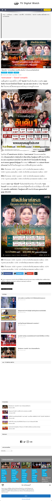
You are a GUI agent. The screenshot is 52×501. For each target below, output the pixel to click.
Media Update (14, 472)
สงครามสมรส (32, 279)
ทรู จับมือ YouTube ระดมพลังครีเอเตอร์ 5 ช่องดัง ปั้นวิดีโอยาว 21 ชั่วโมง (33, 336)
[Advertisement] (26, 27)
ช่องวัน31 (10, 72)
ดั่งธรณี (17, 279)
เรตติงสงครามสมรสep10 (11, 281)
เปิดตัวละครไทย (24, 481)
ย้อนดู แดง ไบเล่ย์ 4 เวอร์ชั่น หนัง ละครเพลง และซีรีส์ (20, 411)
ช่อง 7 (44, 472)
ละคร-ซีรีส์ (3, 477)
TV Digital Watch (14, 74)
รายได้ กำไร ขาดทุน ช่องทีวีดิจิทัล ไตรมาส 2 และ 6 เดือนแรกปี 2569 (23, 421)
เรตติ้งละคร (3, 281)
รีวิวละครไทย (24, 475)
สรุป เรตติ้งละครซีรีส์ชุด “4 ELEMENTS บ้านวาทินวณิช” (46, 480)
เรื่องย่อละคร (4, 481)
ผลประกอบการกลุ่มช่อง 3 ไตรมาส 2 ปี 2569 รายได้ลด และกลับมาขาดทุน (24, 427)
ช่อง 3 (3, 475)
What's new (4, 472)
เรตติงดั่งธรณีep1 (39, 279)
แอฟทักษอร (28, 281)
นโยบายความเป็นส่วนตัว (26, 499)
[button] (50, 485)
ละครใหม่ (28, 279)
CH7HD (23, 472)
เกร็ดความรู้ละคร (15, 479)
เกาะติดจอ (3, 479)
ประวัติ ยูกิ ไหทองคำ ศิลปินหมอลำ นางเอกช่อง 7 (28, 323)
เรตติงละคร (16, 72)
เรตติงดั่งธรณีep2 (46, 279)
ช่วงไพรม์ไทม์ (4, 72)
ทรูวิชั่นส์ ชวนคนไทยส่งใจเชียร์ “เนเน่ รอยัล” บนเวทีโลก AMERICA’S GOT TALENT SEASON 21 (29, 416)
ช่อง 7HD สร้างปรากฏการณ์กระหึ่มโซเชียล (45, 283)
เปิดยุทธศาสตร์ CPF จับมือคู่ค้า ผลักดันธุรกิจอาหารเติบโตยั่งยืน (32, 310)
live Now (46, 9)
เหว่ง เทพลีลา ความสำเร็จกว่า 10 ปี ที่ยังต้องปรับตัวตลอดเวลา (31, 298)
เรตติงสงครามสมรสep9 (21, 281)
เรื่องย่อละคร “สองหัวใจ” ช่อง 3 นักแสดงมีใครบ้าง (29, 348)
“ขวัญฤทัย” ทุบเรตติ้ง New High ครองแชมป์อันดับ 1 (8, 283)
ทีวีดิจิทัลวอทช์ (22, 279)
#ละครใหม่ (3, 470)
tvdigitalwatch (9, 279)
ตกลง (26, 496)
